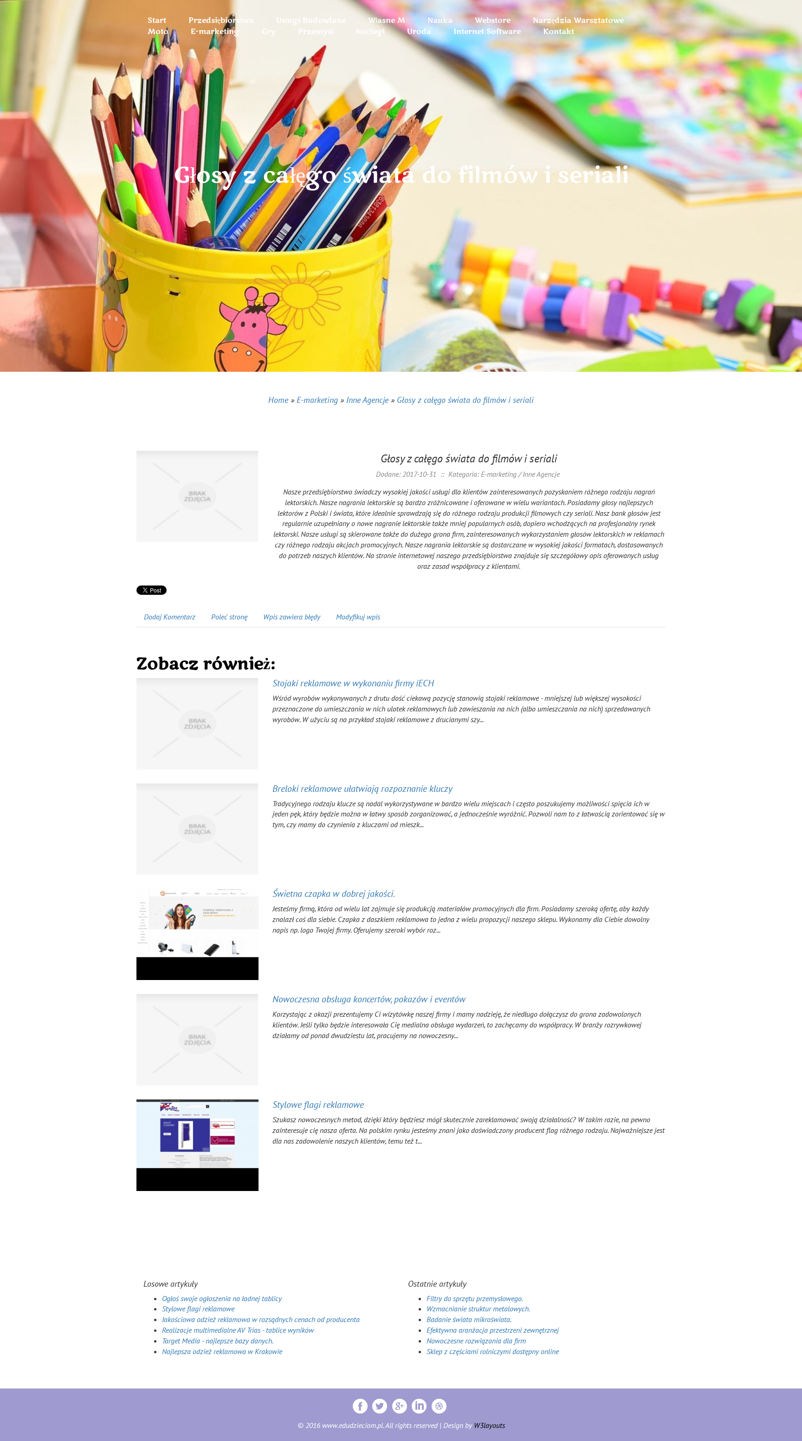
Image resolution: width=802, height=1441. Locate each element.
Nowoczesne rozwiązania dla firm (476, 1340)
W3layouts (489, 1425)
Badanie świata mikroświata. (469, 1319)
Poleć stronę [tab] (229, 616)
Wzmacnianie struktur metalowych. (478, 1308)
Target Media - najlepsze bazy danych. (217, 1340)
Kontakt (558, 31)
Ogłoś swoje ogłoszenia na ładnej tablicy (222, 1298)
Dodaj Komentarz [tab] (169, 616)
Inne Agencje (367, 400)
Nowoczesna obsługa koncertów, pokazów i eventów (369, 999)
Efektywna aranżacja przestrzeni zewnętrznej (493, 1330)
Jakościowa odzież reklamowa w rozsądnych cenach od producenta (261, 1319)
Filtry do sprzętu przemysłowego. (475, 1298)
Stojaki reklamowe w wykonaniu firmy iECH (353, 683)
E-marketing (317, 400)
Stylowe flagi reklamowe (318, 1105)
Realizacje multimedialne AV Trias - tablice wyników (238, 1330)
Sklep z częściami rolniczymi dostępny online (493, 1351)
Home (278, 400)
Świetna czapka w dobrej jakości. (333, 894)
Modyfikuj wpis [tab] (358, 616)
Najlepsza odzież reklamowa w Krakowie (222, 1351)
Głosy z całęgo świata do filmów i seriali (465, 400)
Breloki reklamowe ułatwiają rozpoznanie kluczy (362, 789)
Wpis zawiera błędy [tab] (291, 616)
